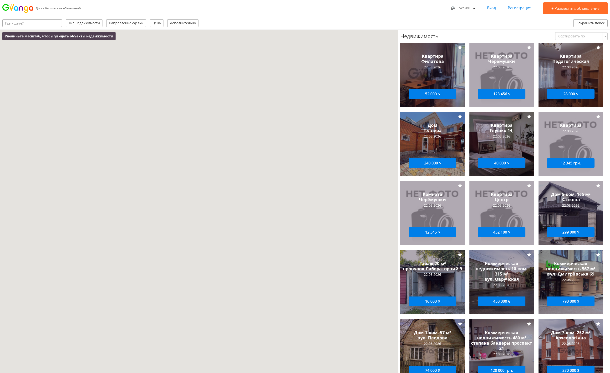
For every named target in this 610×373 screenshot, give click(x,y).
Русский (464, 8)
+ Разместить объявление (575, 8)
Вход (491, 7)
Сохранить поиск (590, 23)
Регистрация (519, 7)
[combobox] (581, 36)
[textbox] (580, 36)
